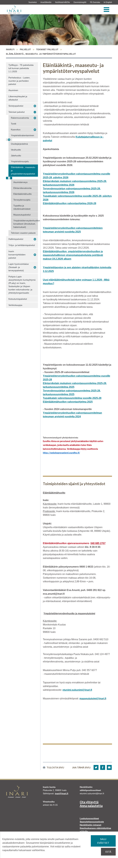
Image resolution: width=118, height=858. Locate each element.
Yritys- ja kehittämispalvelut (21, 245)
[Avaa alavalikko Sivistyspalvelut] (35, 106)
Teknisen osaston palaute (23, 233)
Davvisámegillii (80, 2)
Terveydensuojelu (21, 200)
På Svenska (95, 2)
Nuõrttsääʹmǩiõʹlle (62, 2)
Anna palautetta (91, 805)
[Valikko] (106, 9)
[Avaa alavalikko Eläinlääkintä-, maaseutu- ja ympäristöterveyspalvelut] (9, 178)
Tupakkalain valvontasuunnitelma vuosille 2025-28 (72, 398)
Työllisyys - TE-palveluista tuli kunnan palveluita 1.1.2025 (20, 68)
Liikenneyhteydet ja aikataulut (17, 98)
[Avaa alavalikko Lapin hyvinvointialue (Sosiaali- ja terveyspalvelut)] (35, 267)
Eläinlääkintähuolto (22, 194)
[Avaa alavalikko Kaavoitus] (35, 130)
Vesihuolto (16, 149)
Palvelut (25, 49)
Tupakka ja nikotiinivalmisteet (21, 207)
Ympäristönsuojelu (20, 161)
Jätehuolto (16, 155)
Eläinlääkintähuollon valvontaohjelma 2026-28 (69, 203)
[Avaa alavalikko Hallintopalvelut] (35, 239)
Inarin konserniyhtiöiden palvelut (17, 254)
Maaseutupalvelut (22, 214)
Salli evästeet (103, 841)
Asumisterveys (20, 182)
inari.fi (10, 49)
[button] (96, 767)
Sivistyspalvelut (15, 106)
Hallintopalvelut (15, 239)
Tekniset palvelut (47, 49)
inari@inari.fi (61, 793)
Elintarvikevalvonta (22, 188)
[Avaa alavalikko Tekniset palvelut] (35, 112)
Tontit (13, 123)
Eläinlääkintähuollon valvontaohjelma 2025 (68, 401)
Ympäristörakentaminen (22, 135)
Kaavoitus (15, 129)
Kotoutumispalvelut (17, 299)
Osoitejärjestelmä (19, 144)
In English (108, 2)
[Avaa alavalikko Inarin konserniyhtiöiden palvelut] (35, 255)
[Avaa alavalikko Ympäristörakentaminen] (9, 139)
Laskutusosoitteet (89, 818)
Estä (108, 851)
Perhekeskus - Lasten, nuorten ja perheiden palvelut (19, 80)
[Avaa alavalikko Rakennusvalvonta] (35, 118)
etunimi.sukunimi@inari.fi (77, 690)
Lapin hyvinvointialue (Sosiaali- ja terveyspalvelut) (18, 267)
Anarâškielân (45, 2)
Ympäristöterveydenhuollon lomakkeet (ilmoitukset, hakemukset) (25, 223)
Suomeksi (32, 2)
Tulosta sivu (55, 767)
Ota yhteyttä (89, 802)
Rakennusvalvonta (20, 118)
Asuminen (13, 90)
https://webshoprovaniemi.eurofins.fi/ (61, 453)
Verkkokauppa (15, 305)
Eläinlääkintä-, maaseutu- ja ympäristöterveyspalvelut (23, 170)
